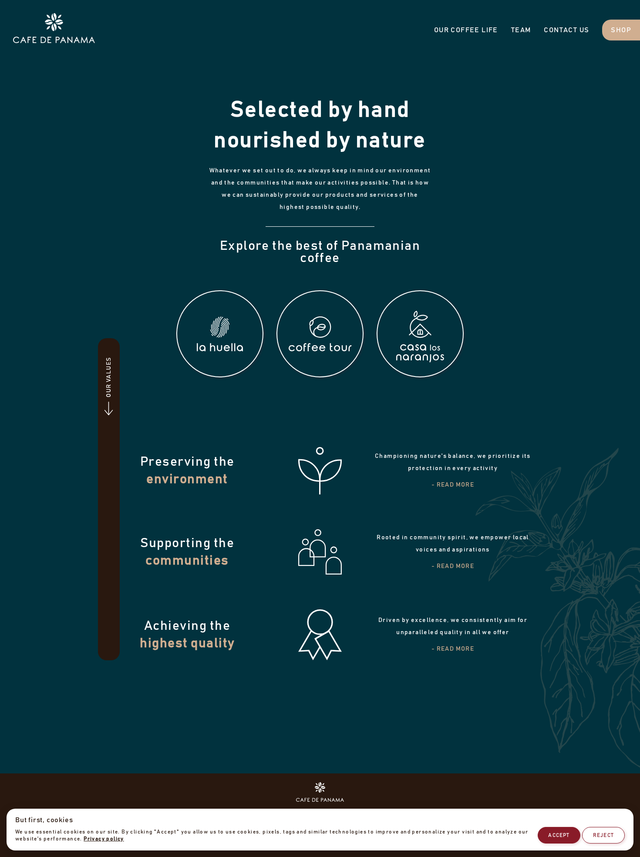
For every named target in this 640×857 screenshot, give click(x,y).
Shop (621, 30)
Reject (603, 835)
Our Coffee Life (466, 30)
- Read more (452, 485)
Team (521, 30)
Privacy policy (104, 838)
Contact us (566, 30)
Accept (558, 835)
